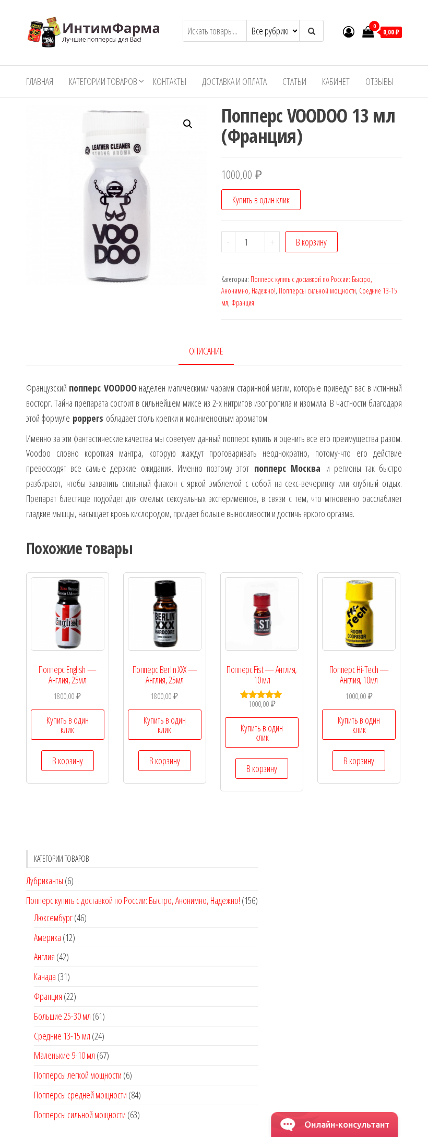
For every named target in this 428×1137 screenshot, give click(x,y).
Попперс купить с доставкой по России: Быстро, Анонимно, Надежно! (133, 900)
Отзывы (379, 81)
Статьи (294, 81)
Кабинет (336, 81)
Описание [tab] (206, 351)
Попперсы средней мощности (80, 1095)
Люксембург (53, 917)
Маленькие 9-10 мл (64, 1055)
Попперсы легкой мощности (78, 1075)
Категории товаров (103, 81)
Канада (45, 976)
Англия (44, 956)
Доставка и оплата (234, 81)
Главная (39, 81)
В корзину (311, 242)
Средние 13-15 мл (62, 1036)
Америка (47, 937)
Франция (242, 303)
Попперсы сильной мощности (317, 291)
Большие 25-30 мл (62, 1016)
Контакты (169, 81)
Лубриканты (44, 880)
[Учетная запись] (348, 31)
